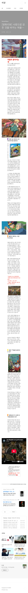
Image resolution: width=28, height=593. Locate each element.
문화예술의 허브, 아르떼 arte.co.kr (9, 491)
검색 (22, 3)
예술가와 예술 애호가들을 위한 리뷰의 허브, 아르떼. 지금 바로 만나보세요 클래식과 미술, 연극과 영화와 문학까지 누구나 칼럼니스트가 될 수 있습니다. (9, 494)
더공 (4, 3)
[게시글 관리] (8, 512)
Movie (9, 518)
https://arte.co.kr (7, 489)
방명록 (21, 8)
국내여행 (8, 8)
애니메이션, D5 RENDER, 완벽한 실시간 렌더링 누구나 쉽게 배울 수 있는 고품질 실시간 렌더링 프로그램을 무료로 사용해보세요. (9, 504)
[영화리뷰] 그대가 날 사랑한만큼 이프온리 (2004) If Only (10, 528)
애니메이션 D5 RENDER (7, 502)
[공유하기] (7, 512)
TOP (25, 588)
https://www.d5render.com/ (10, 499)
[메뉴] (25, 3)
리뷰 (15, 8)
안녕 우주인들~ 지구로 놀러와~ (8, 567)
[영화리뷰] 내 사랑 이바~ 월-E (9, 520)
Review (5, 518)
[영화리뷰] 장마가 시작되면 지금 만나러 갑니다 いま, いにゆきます (10, 526)
